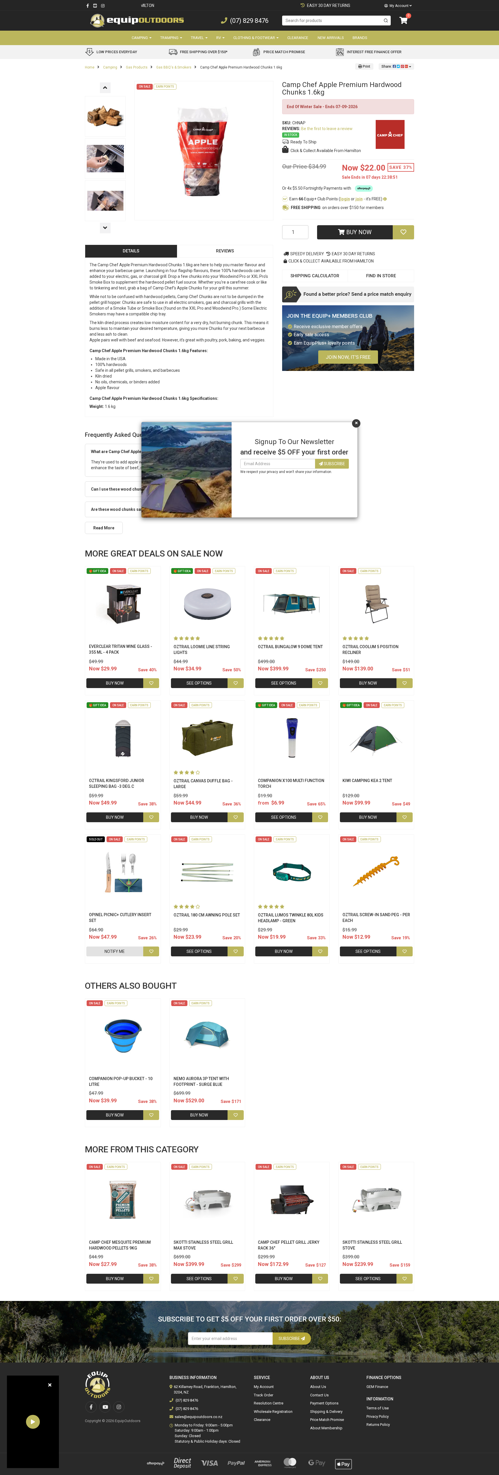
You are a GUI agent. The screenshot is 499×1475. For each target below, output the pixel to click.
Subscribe (334, 463)
